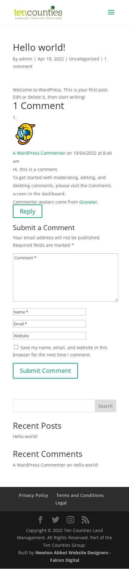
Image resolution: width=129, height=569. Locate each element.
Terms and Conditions (80, 495)
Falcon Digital (64, 560)
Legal (61, 503)
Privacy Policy (33, 495)
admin (26, 59)
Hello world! (25, 436)
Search (105, 406)
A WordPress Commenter (39, 153)
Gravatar (88, 202)
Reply (27, 211)
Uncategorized (84, 59)
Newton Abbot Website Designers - (73, 553)
